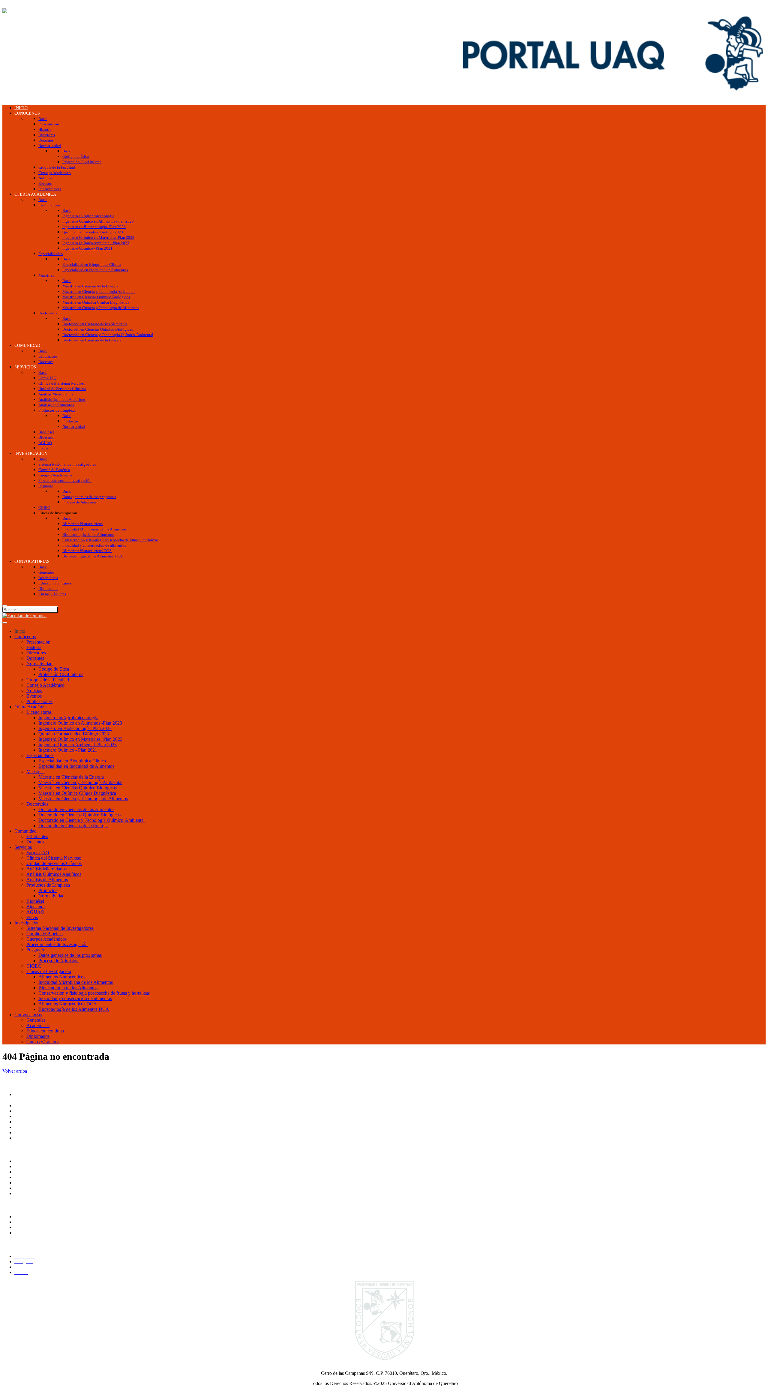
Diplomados (38, 1036)
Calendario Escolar (32, 1188)
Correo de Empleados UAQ (41, 1171)
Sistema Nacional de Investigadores (60, 928)
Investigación (27, 922)
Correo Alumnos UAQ (36, 1221)
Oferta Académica (31, 706)
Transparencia (27, 1161)
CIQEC (33, 966)
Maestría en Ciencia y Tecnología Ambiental (80, 782)
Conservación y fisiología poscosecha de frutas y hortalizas (94, 993)
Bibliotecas (24, 1193)
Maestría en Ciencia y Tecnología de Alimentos (83, 798)
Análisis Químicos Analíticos (53, 874)
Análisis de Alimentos (47, 879)
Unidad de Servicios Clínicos (54, 863)
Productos (47, 890)
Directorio (24, 1182)
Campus (22, 1137)
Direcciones (25, 1116)
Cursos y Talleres (42, 1041)
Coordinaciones (29, 1121)
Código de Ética (53, 668)
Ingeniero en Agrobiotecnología (68, 717)
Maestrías (35, 771)
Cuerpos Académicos (46, 939)
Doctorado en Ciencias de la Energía (73, 825)
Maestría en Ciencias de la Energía (71, 777)
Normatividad (39, 663)
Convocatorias (28, 1014)
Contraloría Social (31, 1177)
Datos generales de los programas (70, 955)
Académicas (38, 1025)
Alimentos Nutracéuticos (61, 976)
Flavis (32, 917)
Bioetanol (35, 906)
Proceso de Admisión (58, 960)
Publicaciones (39, 701)
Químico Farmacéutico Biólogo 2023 (73, 733)
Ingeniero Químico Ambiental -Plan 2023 (77, 744)
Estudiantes (37, 836)
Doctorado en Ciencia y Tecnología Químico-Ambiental (91, 820)
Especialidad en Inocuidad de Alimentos (76, 766)
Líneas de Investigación (48, 971)
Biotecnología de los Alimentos (68, 987)
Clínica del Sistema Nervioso (53, 858)
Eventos (34, 696)
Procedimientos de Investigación (57, 944)
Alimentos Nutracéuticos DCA (67, 1003)
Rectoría (22, 1105)
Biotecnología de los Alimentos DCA (73, 1009)
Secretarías (24, 1110)
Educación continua (45, 1030)
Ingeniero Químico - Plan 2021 (67, 750)
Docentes (35, 658)
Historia (33, 647)
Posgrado (35, 949)
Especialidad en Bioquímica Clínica (72, 760)
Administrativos (29, 1232)
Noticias (34, 690)
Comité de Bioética (44, 933)
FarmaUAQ (37, 852)
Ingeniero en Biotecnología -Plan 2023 (75, 728)
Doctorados (37, 804)
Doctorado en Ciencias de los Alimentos (76, 809)
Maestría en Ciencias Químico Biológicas (77, 787)
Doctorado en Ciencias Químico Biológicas (79, 814)
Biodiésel (35, 901)
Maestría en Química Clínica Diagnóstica (77, 793)
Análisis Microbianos (46, 868)
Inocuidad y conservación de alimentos (75, 998)
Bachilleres (24, 1127)
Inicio (19, 631)
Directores (36, 652)
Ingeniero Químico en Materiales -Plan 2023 (80, 739)
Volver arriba (14, 1071)
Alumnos (23, 1216)
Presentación (38, 641)
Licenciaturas (39, 712)
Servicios (23, 847)
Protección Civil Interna (60, 674)
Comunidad (25, 831)
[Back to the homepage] (24, 11)
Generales (35, 1020)
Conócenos (25, 636)
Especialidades (40, 755)
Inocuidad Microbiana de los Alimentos (75, 982)
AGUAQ (35, 912)
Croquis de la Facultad (47, 679)
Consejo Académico (45, 685)
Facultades (24, 1132)
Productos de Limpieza (48, 885)
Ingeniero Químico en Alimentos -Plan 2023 (80, 723)
